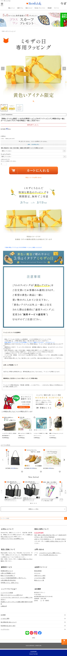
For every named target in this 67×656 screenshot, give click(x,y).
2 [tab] (30, 28)
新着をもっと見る (33, 509)
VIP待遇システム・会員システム (9, 582)
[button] (3, 460)
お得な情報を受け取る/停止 (8, 580)
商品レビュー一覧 (39, 580)
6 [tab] (35, 28)
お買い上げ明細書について (8, 573)
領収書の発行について (7, 571)
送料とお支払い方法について (54, 541)
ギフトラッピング (10, 31)
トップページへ (5, 629)
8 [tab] (37, 28)
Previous (2, 21)
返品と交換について (8, 549)
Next (65, 21)
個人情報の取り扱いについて (9, 622)
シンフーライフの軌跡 (7, 592)
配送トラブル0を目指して (8, 575)
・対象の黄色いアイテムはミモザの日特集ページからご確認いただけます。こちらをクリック (29, 342)
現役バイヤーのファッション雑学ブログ (12, 595)
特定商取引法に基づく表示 (8, 625)
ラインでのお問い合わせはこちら (48, 555)
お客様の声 (4, 606)
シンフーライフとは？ (9, 589)
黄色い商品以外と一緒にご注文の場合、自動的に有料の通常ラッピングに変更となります (22, 148)
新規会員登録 (38, 571)
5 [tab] (34, 28)
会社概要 (38, 589)
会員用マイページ (41, 567)
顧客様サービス (6, 567)
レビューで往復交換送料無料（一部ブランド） (13, 578)
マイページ (37, 573)
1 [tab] (29, 28)
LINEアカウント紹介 (39, 575)
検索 (62, 3)
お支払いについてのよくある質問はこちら (12, 538)
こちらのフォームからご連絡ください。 (50, 553)
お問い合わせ (39, 549)
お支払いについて (7, 529)
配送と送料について (42, 529)
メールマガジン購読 (39, 578)
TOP (3, 31)
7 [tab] (36, 28)
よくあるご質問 (5, 618)
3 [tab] (31, 28)
